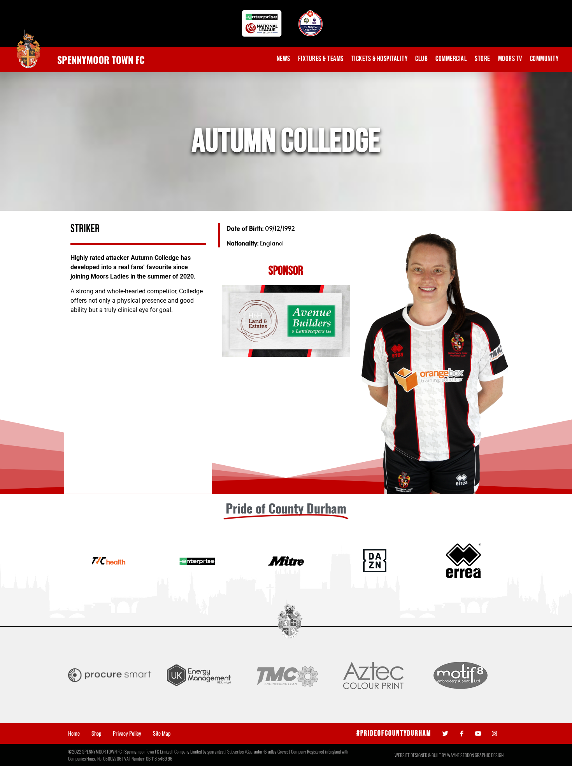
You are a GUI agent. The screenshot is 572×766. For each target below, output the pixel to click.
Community (544, 58)
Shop (96, 733)
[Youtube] (478, 733)
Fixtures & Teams (321, 58)
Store (482, 58)
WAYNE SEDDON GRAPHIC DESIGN (475, 755)
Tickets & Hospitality (379, 58)
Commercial (451, 58)
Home (74, 733)
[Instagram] (494, 733)
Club (421, 58)
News (283, 58)
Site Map (161, 733)
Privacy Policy (127, 733)
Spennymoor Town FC (101, 60)
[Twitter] (445, 733)
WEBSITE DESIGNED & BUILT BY (421, 755)
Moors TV (510, 58)
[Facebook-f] (461, 733)
